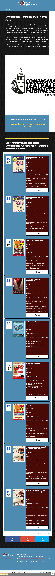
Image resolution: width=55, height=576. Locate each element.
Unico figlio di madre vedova (36, 322)
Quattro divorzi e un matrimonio (33, 279)
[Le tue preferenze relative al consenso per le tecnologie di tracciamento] (52, 573)
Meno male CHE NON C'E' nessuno (34, 197)
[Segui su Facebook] (3, 558)
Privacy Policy (43, 572)
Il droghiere (30, 405)
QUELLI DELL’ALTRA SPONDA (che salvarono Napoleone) (37, 447)
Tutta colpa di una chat (34, 241)
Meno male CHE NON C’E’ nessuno (34, 158)
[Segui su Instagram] (5, 558)
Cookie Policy (49, 572)
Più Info (37, 190)
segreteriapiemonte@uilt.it (41, 558)
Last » (49, 533)
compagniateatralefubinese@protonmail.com (27, 125)
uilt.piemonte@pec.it (22, 560)
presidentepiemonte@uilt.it (27, 558)
